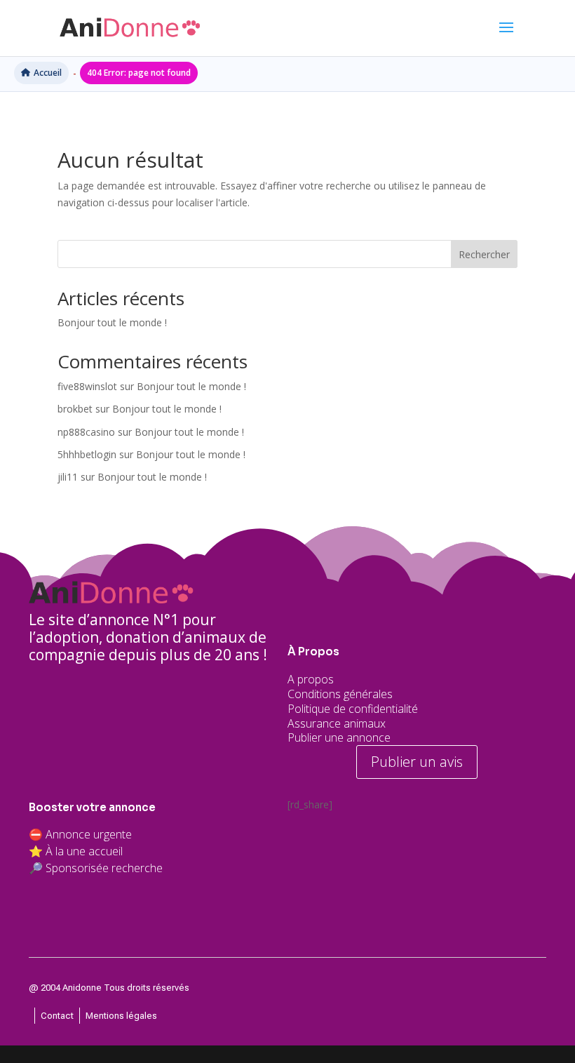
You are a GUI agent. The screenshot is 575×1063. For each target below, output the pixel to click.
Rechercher (484, 254)
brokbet (75, 408)
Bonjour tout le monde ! (112, 322)
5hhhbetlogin (87, 454)
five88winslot (87, 386)
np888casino (86, 432)
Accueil (48, 73)
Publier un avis (417, 761)
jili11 (68, 476)
